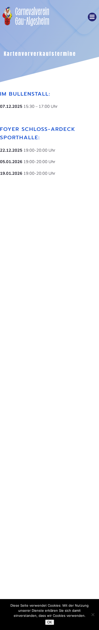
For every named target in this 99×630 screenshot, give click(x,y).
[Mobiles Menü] (92, 17)
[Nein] (92, 614)
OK (49, 622)
